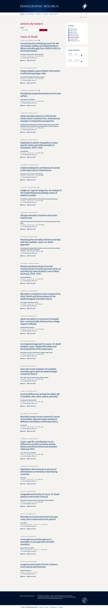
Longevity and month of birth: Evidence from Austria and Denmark (39, 565)
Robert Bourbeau (53, 199)
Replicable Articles (74, 34)
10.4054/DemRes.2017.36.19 (29, 129)
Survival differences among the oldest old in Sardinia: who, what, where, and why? (40, 395)
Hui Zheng (22, 54)
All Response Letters (75, 40)
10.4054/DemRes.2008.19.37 (29, 330)
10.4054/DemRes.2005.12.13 (29, 503)
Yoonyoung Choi (30, 54)
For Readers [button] (45, 14)
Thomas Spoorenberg (50, 221)
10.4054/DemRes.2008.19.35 (29, 355)
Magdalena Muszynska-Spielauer (36, 77)
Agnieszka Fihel (24, 77)
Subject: (22, 27)
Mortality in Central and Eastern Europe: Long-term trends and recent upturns (39, 518)
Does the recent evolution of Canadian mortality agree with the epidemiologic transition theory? (38, 371)
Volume (70, 53)
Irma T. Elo (23, 452)
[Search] (86, 14)
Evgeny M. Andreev (32, 500)
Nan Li (43, 221)
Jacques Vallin (46, 124)
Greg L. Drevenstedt (31, 452)
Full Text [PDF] (32, 60)
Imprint (46, 607)
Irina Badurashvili (54, 124)
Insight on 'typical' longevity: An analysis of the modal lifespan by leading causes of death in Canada (41, 193)
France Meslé (39, 124)
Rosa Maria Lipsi (32, 400)
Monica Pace (52, 248)
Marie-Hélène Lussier (25, 377)
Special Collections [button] (29, 14)
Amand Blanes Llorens (33, 302)
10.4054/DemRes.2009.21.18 (29, 280)
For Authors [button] (38, 14)
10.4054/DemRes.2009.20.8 (29, 305)
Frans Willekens (31, 99)
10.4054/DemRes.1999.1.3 (29, 573)
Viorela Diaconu (24, 199)
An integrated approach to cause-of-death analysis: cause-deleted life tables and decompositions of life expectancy (40, 346)
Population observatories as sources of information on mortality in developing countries (38, 471)
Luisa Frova (46, 248)
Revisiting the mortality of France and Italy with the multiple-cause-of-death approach (40, 242)
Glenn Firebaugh (39, 173)
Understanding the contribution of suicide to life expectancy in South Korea (40, 169)
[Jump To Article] (81, 55)
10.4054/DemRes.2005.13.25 (29, 428)
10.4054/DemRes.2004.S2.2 (29, 551)
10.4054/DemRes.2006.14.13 (29, 403)
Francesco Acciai (30, 173)
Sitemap (61, 607)
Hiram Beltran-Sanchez (26, 352)
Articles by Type (73, 39)
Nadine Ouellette (33, 199)
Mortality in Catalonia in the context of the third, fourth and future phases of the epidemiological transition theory (40, 296)
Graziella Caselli (24, 400)
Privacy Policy (53, 607)
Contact (41, 607)
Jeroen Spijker (23, 302)
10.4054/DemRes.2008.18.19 (29, 381)
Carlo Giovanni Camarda (43, 199)
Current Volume (73, 29)
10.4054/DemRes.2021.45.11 (29, 80)
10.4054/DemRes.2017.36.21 (29, 102)
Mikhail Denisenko (24, 126)
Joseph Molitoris (24, 151)
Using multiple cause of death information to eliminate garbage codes (40, 72)
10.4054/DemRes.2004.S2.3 (29, 526)
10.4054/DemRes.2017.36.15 (29, 154)
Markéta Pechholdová (25, 277)
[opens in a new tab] (85, 600)
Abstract (24, 60)
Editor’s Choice (73, 32)
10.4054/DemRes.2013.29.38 (29, 226)
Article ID (76, 60)
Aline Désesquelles (24, 248)
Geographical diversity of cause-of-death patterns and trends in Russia (40, 495)
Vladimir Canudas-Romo (46, 352)
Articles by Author (74, 35)
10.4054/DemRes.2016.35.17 (29, 202)
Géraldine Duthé (24, 124)
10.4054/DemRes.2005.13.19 (29, 456)
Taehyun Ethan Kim (39, 54)
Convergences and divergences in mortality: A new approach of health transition (37, 542)
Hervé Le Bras (23, 425)
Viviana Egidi (36, 249)
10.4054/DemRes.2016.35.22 (29, 177)
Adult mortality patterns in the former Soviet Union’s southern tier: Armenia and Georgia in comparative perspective (40, 118)
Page (75, 53)
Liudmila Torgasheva (53, 126)
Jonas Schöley (23, 99)
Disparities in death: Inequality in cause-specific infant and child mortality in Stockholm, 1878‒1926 (39, 145)
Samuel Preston (36, 352)
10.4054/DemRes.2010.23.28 (29, 253)
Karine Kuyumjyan (43, 126)
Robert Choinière (44, 377)
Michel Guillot (32, 124)
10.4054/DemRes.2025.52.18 (29, 57)
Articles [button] (22, 14)
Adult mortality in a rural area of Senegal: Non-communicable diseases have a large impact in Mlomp (40, 321)
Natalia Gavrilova (34, 126)
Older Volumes (73, 30)
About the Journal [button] (53, 14)
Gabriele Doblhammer (25, 570)
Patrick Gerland (29, 221)
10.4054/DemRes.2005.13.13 (29, 481)
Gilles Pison (31, 327)
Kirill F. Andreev (37, 221)
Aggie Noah (23, 173)
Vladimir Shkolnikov (49, 500)
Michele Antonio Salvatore (36, 248)
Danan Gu (22, 221)
